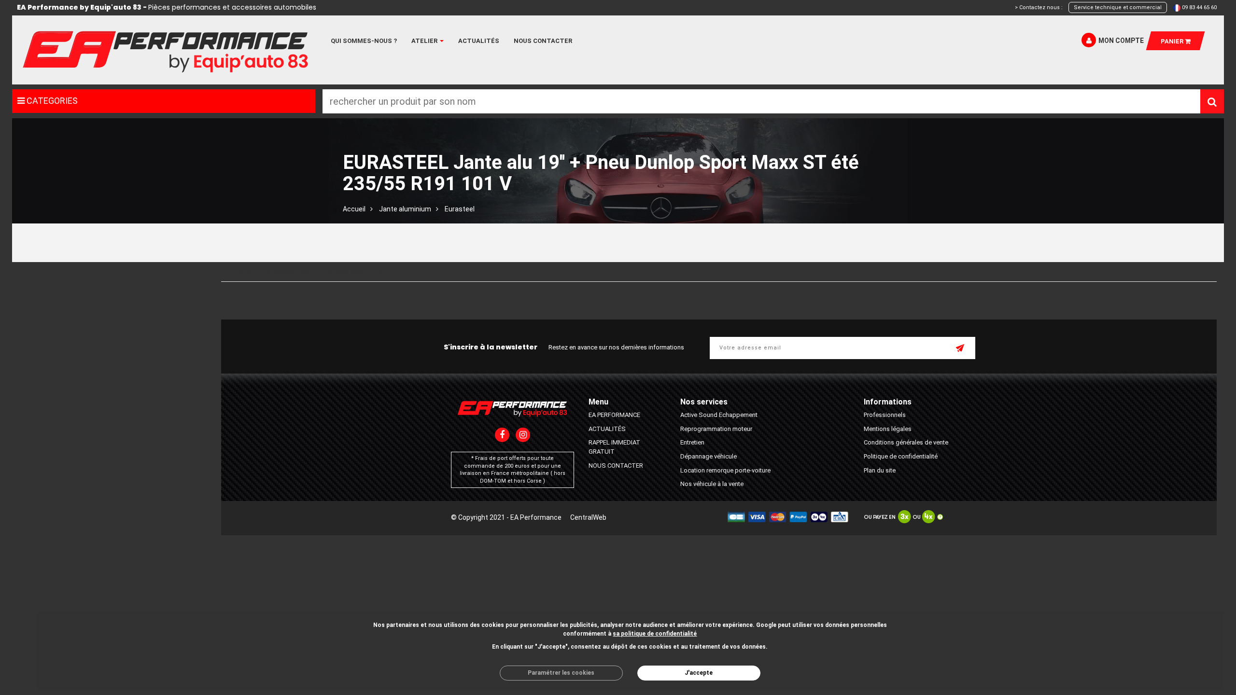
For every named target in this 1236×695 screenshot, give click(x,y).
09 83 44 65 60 (1199, 7)
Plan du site (880, 470)
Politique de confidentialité (901, 456)
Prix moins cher (285, 272)
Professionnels (885, 414)
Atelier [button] (425, 40)
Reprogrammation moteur (716, 428)
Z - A (414, 272)
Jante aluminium (405, 209)
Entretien (692, 442)
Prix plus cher (344, 272)
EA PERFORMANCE (614, 414)
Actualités (478, 40)
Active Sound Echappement (719, 414)
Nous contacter (543, 40)
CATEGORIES (51, 101)
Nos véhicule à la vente (712, 483)
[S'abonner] (961, 349)
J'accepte (699, 672)
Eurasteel (460, 209)
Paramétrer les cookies (561, 672)
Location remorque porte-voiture (725, 470)
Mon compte (1121, 40)
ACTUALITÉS (607, 428)
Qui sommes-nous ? (364, 40)
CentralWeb (588, 517)
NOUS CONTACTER (616, 465)
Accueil (354, 209)
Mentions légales (888, 428)
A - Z (386, 272)
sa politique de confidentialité (655, 633)
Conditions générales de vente (906, 442)
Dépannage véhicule (708, 456)
